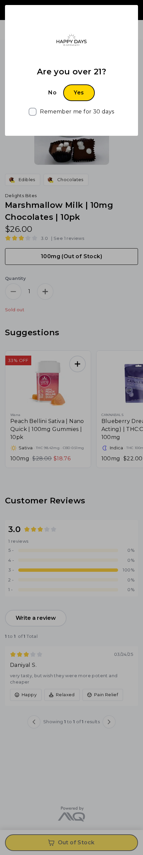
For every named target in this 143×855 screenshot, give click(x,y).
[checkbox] (71, 112)
